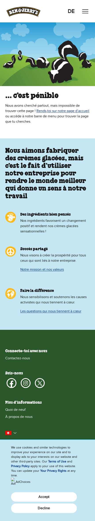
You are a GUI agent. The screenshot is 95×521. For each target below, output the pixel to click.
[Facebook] (11, 383)
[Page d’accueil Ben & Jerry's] (23, 11)
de (71, 11)
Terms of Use (57, 461)
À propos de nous (18, 417)
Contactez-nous (17, 358)
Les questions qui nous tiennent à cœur (50, 311)
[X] (40, 383)
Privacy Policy (20, 466)
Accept (44, 497)
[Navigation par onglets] (85, 11)
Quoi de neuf (15, 409)
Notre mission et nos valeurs (42, 269)
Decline (44, 508)
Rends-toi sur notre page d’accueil (62, 111)
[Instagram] (25, 383)
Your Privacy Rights (53, 471)
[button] (11, 433)
